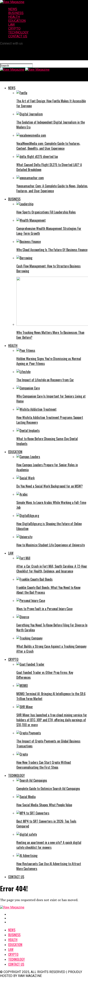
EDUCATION (17, 21)
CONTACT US (17, 36)
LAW (11, 25)
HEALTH (14, 17)
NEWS (12, 9)
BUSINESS (16, 13)
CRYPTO (14, 28)
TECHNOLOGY (18, 32)
